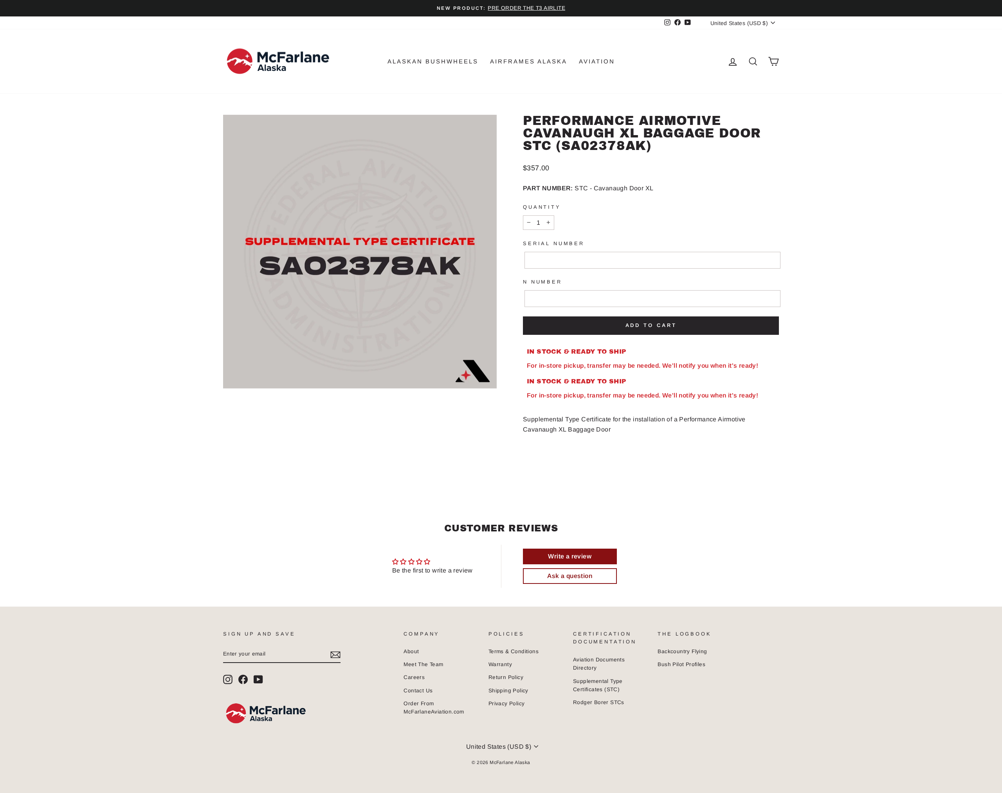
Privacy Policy (506, 703)
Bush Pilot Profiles (681, 664)
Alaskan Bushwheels (432, 61)
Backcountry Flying (682, 651)
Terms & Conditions (513, 651)
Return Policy (505, 677)
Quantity (542, 207)
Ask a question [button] (569, 576)
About (411, 651)
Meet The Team (423, 664)
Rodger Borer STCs (598, 702)
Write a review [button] (569, 556)
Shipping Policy (508, 691)
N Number (542, 282)
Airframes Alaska (528, 61)
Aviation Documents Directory (599, 664)
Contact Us (418, 691)
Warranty (500, 664)
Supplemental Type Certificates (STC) (598, 685)
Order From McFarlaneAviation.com (434, 708)
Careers (414, 677)
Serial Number (553, 243)
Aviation (597, 61)
